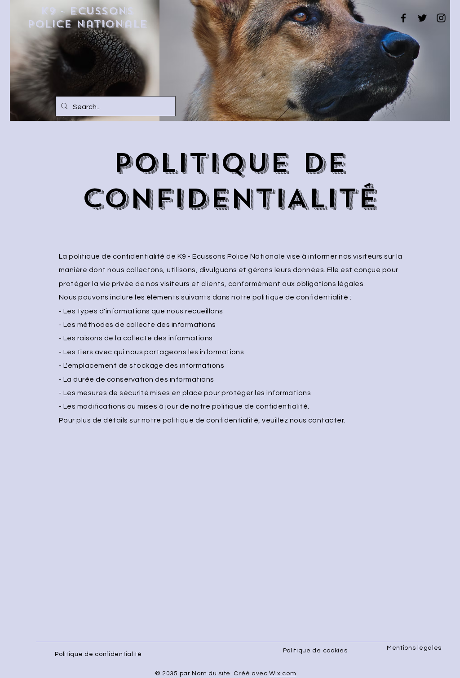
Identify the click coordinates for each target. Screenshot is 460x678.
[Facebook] (403, 18)
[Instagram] (441, 18)
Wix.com (282, 673)
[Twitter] (422, 18)
